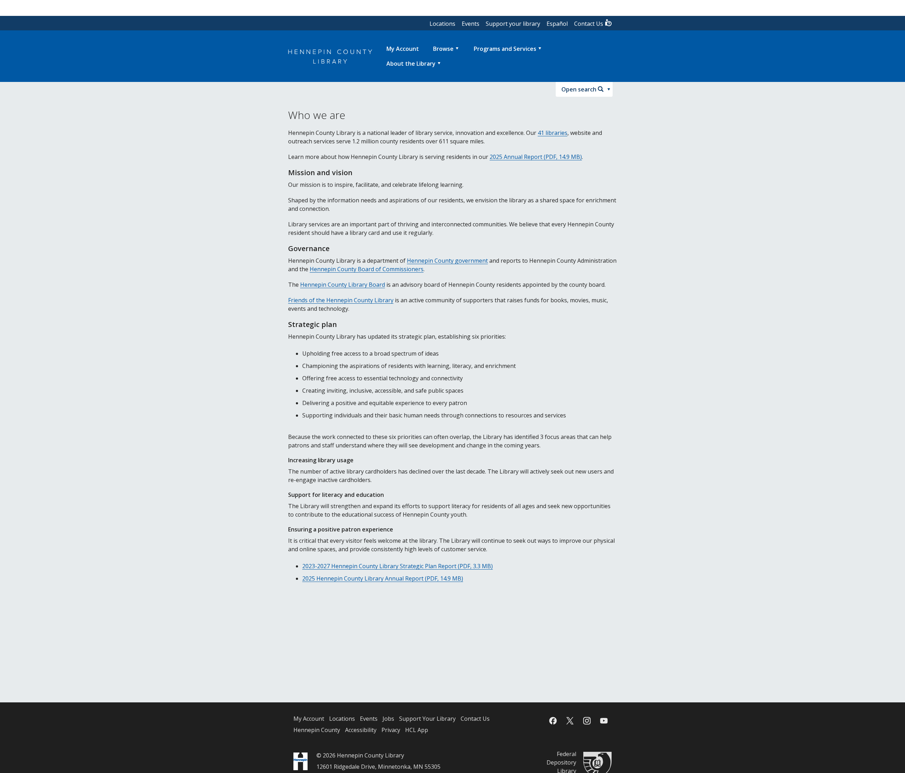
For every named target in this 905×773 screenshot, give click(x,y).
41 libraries (552, 133)
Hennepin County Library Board (342, 285)
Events (470, 24)
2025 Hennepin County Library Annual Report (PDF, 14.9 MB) (382, 578)
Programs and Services (505, 49)
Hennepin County (316, 730)
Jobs (388, 719)
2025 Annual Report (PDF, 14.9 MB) (536, 157)
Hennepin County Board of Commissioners (367, 269)
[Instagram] (587, 721)
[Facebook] (553, 721)
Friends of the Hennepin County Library (340, 300)
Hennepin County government (447, 260)
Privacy (390, 730)
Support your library (513, 24)
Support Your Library (427, 719)
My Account (308, 719)
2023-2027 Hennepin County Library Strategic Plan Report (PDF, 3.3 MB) (397, 566)
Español (557, 24)
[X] (570, 721)
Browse (443, 49)
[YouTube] (604, 721)
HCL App (416, 730)
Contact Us (589, 24)
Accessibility (360, 730)
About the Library (411, 63)
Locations (442, 24)
